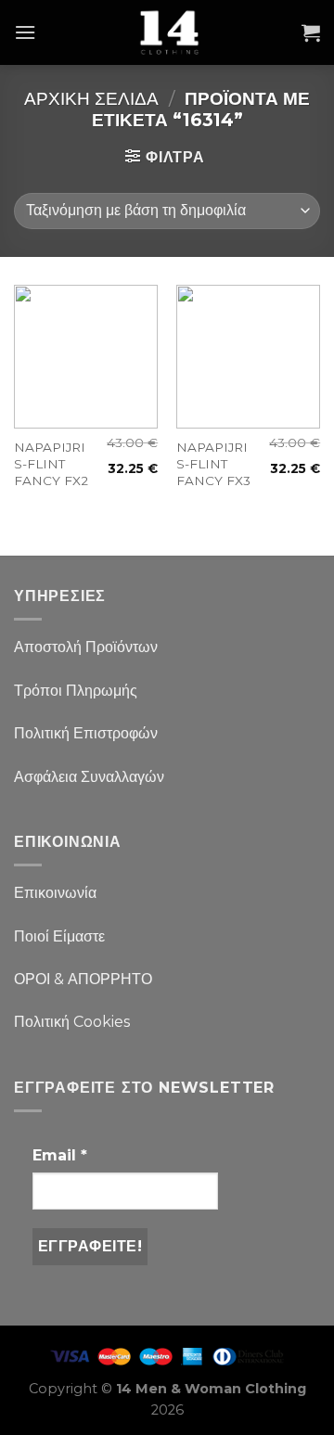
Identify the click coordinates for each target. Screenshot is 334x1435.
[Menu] (25, 32)
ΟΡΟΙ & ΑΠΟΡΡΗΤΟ (83, 979)
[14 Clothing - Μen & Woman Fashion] (169, 32)
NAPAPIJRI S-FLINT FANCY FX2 (51, 463)
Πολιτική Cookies (72, 1022)
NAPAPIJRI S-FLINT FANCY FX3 (213, 463)
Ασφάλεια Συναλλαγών (89, 777)
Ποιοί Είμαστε (59, 936)
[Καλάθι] (311, 32)
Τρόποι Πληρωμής (75, 690)
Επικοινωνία (55, 893)
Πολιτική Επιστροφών (86, 733)
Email (59, 1155)
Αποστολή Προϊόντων (86, 647)
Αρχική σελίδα (91, 98)
